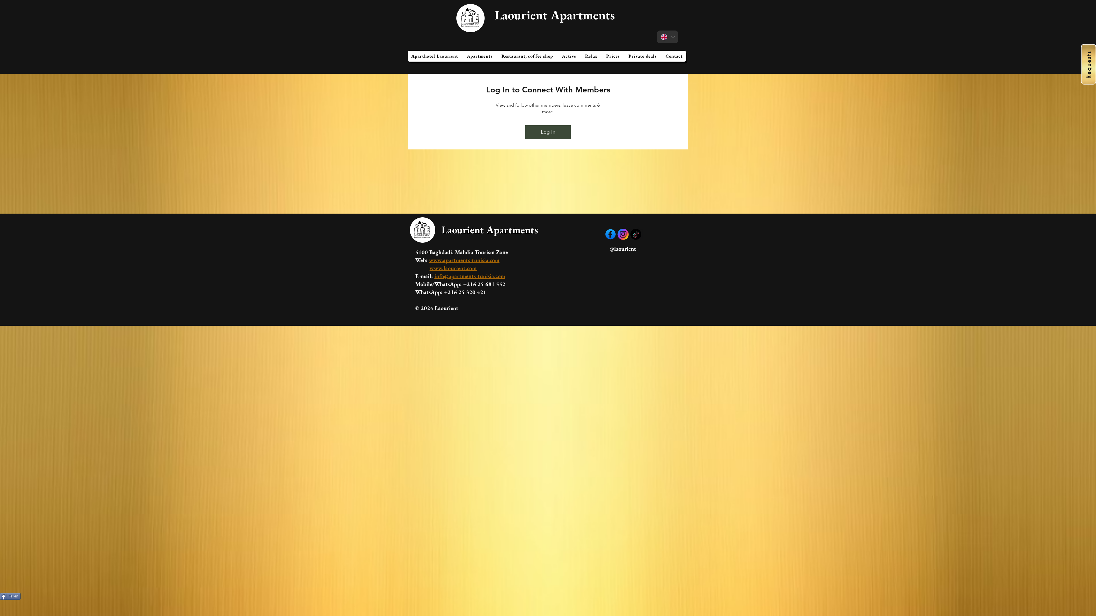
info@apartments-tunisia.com (469, 276)
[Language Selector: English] (667, 37)
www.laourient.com (453, 268)
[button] (480, 56)
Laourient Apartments (555, 15)
